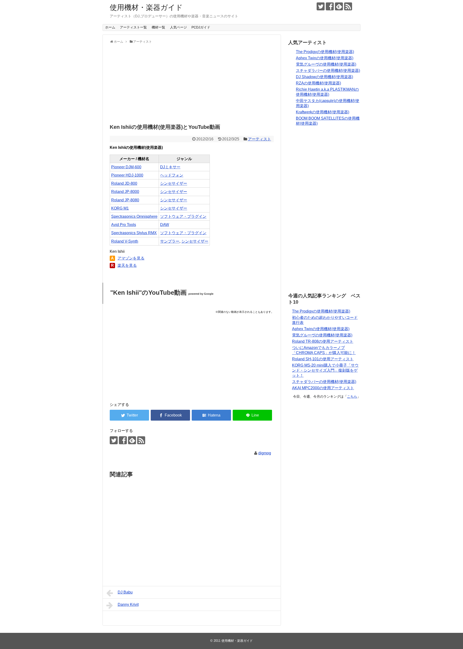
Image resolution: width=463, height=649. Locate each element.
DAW (164, 225)
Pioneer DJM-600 (126, 167)
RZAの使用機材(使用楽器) (318, 83)
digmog (264, 453)
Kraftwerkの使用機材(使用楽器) (322, 112)
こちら (352, 396)
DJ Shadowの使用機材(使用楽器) (324, 77)
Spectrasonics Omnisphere (134, 216)
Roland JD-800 (124, 183)
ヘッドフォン (171, 175)
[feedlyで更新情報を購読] (339, 6)
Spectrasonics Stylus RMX (134, 233)
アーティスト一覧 (133, 27)
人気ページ (178, 27)
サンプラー (169, 241)
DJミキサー (170, 167)
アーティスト (259, 139)
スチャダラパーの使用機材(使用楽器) (328, 70)
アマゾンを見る (130, 258)
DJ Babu (125, 592)
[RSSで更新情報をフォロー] (348, 6)
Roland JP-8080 (125, 200)
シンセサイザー (173, 183)
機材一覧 (158, 27)
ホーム (110, 27)
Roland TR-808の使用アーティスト (322, 341)
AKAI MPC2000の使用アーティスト (323, 388)
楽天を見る (127, 265)
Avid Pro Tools (123, 225)
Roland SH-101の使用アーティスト (323, 359)
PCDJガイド (200, 27)
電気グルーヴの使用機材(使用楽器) (326, 64)
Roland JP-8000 (125, 192)
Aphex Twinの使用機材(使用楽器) (324, 58)
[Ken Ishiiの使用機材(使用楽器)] (211, 415)
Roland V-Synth (124, 241)
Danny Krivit (128, 604)
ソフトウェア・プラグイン (183, 216)
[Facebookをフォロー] (330, 6)
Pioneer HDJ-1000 (127, 175)
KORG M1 (120, 208)
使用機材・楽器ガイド (146, 7)
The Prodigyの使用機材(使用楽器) (325, 52)
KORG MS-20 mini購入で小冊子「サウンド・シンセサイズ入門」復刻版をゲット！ (325, 370)
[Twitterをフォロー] (321, 6)
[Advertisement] (192, 82)
